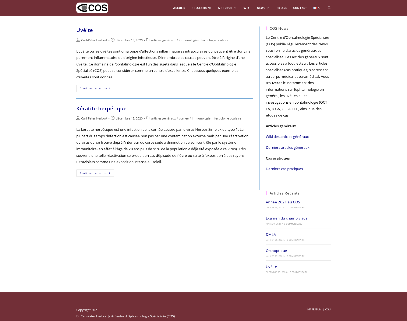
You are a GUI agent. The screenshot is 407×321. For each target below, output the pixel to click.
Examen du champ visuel (287, 218)
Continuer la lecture (97, 88)
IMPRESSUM (314, 309)
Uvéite (84, 29)
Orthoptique (276, 250)
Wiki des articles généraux (287, 136)
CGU (328, 309)
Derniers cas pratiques (284, 168)
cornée (184, 118)
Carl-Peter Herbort (94, 40)
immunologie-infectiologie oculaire (203, 40)
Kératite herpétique (101, 108)
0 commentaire (296, 207)
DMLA (271, 234)
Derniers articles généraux (287, 147)
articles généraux (163, 40)
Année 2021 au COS (283, 202)
